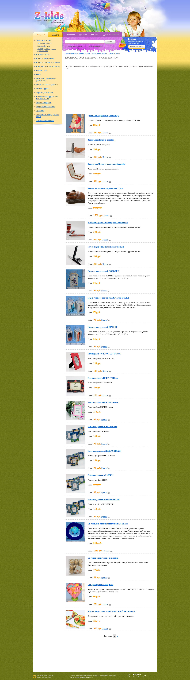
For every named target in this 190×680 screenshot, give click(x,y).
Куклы (38, 74)
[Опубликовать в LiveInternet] (94, 108)
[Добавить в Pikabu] (124, 108)
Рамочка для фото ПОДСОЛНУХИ (104, 450)
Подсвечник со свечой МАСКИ (102, 326)
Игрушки (40, 34)
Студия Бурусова (42, 677)
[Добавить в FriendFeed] (79, 108)
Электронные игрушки (45, 121)
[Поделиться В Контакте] (133, 108)
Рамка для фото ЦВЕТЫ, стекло (103, 402)
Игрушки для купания (45, 58)
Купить (105, 133)
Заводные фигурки (43, 46)
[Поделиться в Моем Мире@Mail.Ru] (104, 108)
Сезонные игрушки (43, 103)
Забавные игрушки (43, 40)
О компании (70, 34)
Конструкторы (41, 70)
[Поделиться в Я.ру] (143, 108)
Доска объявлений (111, 34)
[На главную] (49, 19)
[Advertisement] (95, 62)
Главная (67, 53)
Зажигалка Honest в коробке (101, 139)
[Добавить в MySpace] (114, 108)
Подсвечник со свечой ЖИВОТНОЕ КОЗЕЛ (108, 297)
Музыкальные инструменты (47, 85)
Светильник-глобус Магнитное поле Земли (108, 523)
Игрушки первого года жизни (48, 62)
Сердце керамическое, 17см (100, 584)
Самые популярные (74, 46)
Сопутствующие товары (45, 107)
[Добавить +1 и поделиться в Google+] (89, 108)
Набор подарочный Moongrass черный (106, 246)
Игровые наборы (42, 54)
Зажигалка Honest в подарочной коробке (107, 164)
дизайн (51, 675)
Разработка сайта (42, 675)
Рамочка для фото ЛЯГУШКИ (102, 426)
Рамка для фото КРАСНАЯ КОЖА (104, 353)
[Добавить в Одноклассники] (119, 108)
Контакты (95, 34)
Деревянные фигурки (44, 43)
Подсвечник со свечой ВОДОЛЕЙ (103, 270)
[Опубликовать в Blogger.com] (70, 108)
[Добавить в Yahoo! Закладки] (138, 108)
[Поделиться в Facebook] (75, 108)
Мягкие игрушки (43, 89)
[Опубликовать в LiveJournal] (99, 108)
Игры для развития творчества (48, 66)
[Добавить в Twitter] (129, 108)
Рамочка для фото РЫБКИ (100, 475)
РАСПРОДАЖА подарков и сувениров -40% (46, 50)
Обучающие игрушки (44, 93)
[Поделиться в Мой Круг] (109, 108)
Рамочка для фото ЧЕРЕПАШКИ (104, 499)
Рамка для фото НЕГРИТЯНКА (103, 377)
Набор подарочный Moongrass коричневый (108, 222)
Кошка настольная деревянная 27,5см (105, 188)
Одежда (55, 34)
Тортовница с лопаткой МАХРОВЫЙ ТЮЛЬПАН (111, 611)
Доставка (83, 34)
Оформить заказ (136, 47)
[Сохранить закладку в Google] (84, 108)
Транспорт (40, 111)
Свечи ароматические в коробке (103, 557)
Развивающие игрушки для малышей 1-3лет (47, 98)
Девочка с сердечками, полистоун (103, 115)
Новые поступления (94, 46)
